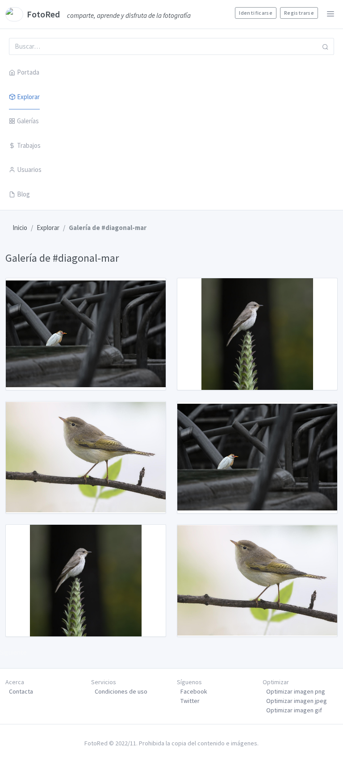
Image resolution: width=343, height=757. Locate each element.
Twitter (190, 701)
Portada (28, 72)
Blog (23, 194)
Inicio (20, 227)
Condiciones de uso (121, 691)
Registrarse (299, 12)
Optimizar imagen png (295, 691)
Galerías (28, 121)
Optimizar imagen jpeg (296, 701)
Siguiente (13, 652)
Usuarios (29, 169)
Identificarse (255, 12)
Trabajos (29, 145)
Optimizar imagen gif (294, 710)
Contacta (21, 691)
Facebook (193, 691)
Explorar (28, 96)
